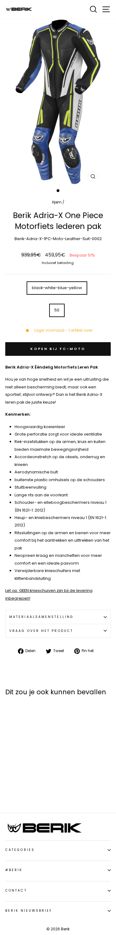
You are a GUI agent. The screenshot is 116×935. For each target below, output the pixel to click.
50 (56, 310)
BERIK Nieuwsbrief (28, 910)
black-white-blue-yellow (57, 288)
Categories (20, 850)
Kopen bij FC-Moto (57, 348)
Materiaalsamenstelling (41, 617)
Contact (16, 890)
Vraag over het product (41, 631)
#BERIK (14, 870)
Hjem (57, 202)
